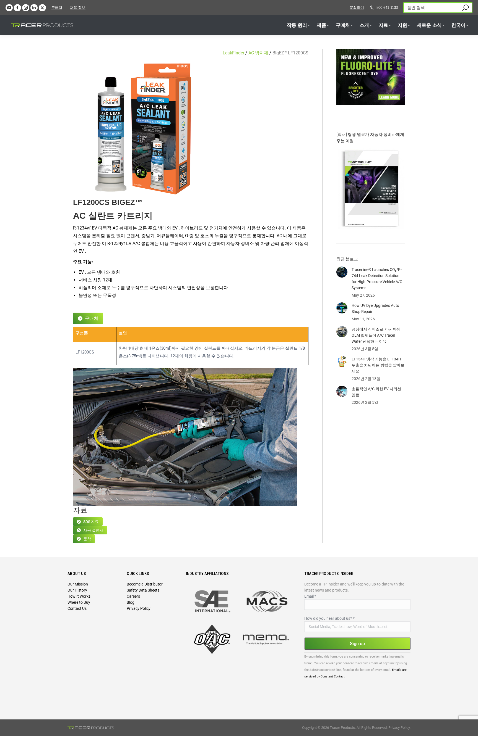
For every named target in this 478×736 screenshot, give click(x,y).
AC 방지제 (258, 53)
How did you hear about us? (329, 618)
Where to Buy (78, 602)
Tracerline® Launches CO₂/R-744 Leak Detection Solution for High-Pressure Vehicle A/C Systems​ (377, 278)
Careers (133, 596)
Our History (77, 590)
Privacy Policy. (399, 728)
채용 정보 (77, 8)
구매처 (56, 8)
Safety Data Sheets (143, 590)
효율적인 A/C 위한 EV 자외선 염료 (376, 392)
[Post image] (341, 272)
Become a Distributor (145, 584)
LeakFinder (233, 53)
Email (310, 596)
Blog (130, 602)
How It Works (78, 596)
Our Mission (77, 584)
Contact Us (77, 608)
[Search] (465, 7)
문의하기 (357, 8)
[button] (97, 10)
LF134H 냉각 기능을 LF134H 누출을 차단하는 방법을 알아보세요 (378, 365)
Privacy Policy (138, 608)
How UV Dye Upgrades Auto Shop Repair (375, 308)
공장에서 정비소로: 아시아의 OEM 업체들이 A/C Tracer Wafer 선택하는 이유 (376, 335)
